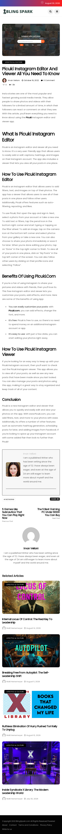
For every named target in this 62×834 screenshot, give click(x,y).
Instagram (9, 499)
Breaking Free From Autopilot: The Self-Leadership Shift (25, 674)
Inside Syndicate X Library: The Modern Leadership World (25, 791)
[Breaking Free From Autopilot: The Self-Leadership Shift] (31, 650)
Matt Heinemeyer (14, 628)
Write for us (7, 829)
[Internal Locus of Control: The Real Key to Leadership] (31, 597)
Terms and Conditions (28, 825)
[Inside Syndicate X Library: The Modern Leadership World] (31, 762)
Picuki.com (14, 310)
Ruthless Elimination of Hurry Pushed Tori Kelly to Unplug (29, 727)
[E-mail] (7, 493)
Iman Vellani (14, 80)
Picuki (29, 117)
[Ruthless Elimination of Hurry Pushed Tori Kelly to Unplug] (31, 704)
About (4, 825)
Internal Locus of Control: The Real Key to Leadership (27, 620)
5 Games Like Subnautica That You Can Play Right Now (13, 515)
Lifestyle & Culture (13, 62)
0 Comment (49, 80)
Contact (13, 825)
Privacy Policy (46, 825)
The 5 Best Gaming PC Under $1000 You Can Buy (48, 513)
